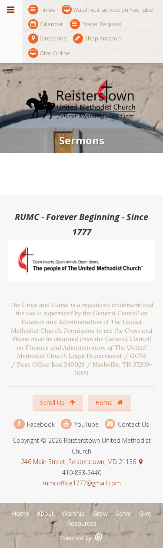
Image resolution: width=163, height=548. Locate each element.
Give (145, 513)
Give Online (55, 53)
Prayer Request (101, 24)
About (45, 513)
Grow (100, 513)
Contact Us (132, 424)
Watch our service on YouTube (113, 9)
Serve (123, 513)
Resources (81, 523)
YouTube (85, 424)
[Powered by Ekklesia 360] (99, 537)
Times (47, 9)
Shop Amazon (102, 38)
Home (104, 402)
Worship (73, 513)
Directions (53, 38)
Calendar (51, 24)
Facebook (40, 424)
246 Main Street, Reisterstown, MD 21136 (78, 462)
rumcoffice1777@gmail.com (82, 483)
